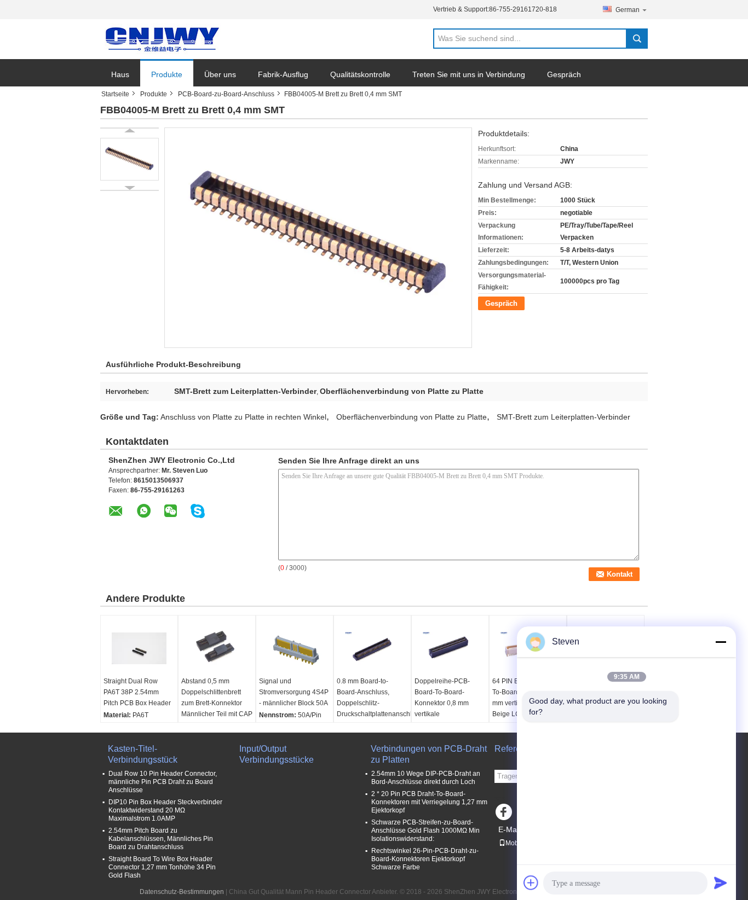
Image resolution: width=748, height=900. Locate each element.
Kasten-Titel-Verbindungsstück (142, 754)
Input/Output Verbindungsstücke (276, 754)
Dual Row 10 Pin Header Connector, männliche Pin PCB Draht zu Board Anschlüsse (162, 782)
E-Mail (509, 829)
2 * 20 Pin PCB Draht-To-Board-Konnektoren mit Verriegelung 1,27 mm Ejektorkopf (429, 802)
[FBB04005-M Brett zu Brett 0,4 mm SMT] (129, 159)
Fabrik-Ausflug (283, 74)
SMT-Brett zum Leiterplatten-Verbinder (563, 417)
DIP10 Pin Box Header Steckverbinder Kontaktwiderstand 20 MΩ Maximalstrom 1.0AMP (165, 810)
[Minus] (720, 641)
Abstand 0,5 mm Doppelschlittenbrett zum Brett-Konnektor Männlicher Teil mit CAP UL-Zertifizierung (216, 703)
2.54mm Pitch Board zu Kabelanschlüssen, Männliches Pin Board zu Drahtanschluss (160, 839)
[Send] (720, 882)
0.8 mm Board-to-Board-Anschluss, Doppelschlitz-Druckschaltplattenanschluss (374, 697)
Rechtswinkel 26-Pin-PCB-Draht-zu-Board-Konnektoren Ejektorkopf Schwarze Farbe (425, 859)
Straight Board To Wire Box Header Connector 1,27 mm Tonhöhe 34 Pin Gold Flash (162, 867)
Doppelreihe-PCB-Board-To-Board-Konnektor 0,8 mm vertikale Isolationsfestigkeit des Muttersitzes (448, 708)
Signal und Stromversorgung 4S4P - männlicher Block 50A (294, 692)
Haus (120, 74)
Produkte (166, 74)
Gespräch (564, 74)
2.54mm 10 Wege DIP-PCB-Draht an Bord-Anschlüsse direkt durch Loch (425, 778)
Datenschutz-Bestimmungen (182, 892)
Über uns (220, 74)
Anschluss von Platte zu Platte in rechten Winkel (243, 417)
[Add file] (531, 882)
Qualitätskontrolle (360, 74)
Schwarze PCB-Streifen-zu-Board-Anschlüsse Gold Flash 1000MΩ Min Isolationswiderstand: (425, 830)
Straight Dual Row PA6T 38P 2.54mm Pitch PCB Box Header (137, 692)
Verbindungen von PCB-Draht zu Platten (429, 754)
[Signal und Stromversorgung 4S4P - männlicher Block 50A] (294, 648)
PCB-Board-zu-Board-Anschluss (226, 94)
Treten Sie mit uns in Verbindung (468, 74)
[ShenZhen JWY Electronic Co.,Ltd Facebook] (505, 815)
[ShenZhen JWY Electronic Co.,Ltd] (160, 39)
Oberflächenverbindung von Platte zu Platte (411, 417)
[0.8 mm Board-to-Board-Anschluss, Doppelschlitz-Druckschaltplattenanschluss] (372, 648)
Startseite (115, 94)
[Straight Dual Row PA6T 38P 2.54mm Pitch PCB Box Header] (139, 648)
